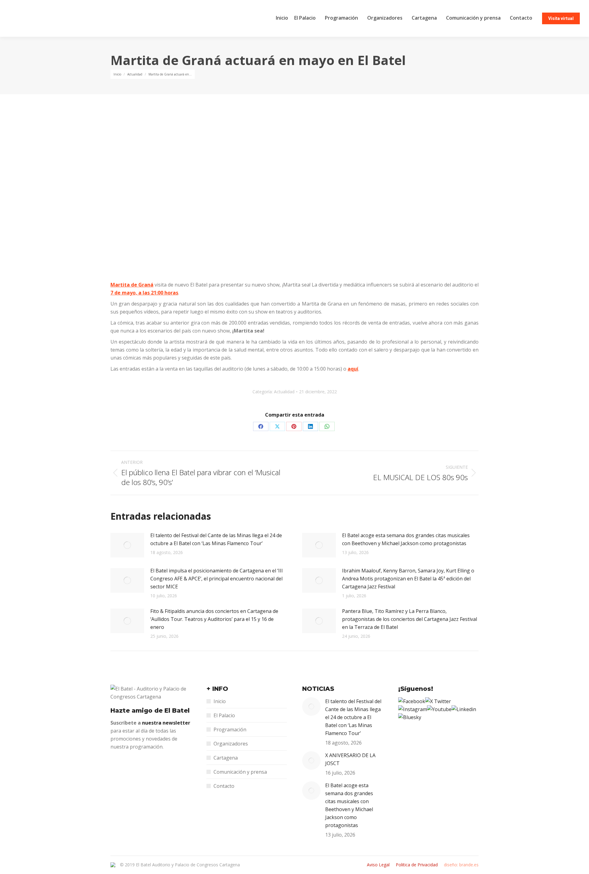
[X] (438, 701)
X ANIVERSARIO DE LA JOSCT (350, 759)
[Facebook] (411, 701)
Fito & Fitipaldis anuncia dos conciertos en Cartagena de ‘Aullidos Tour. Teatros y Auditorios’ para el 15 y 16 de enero (214, 619)
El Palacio (224, 715)
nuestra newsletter (166, 722)
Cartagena (226, 757)
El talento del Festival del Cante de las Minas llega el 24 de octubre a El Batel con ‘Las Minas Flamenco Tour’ (216, 539)
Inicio (220, 701)
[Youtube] (439, 709)
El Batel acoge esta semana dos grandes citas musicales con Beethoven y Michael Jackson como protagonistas (406, 539)
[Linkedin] (464, 709)
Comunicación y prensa (240, 771)
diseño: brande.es (461, 865)
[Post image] (127, 545)
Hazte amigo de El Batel (150, 710)
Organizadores (231, 743)
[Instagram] (412, 709)
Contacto (224, 786)
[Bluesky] (409, 717)
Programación (230, 729)
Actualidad (284, 392)
